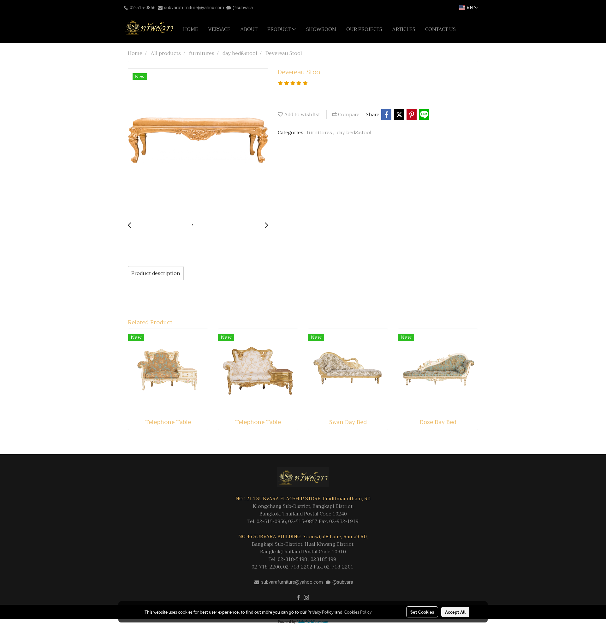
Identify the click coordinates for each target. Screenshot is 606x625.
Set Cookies (422, 612)
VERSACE (219, 29)
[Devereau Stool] (198, 141)
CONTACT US (440, 29)
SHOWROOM (321, 29)
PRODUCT (279, 29)
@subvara (243, 7)
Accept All (455, 612)
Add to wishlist (301, 114)
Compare (348, 114)
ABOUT (249, 29)
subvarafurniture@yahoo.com (194, 7)
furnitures (320, 132)
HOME (190, 29)
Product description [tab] (155, 273)
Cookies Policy (357, 612)
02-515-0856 (143, 7)
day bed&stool (354, 132)
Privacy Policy (320, 612)
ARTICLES (403, 29)
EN (469, 7)
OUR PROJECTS (364, 29)
